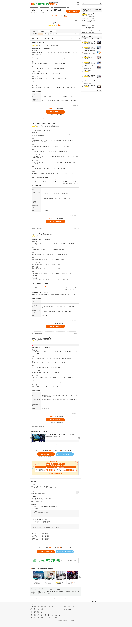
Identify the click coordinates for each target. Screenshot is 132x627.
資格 (51, 33)
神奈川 (35, 609)
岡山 (38, 615)
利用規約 (65, 608)
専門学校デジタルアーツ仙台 (89, 41)
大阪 (31, 614)
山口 (45, 615)
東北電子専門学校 (87, 46)
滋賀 (42, 614)
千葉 (42, 609)
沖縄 (56, 617)
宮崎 (49, 617)
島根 (35, 615)
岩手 (38, 606)
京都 (38, 614)
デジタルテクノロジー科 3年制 (88, 20)
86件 (92, 47)
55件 (92, 42)
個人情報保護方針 (67, 609)
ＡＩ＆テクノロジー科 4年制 (88, 13)
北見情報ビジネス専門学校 (89, 85)
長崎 (38, 617)
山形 (49, 606)
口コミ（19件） (55, 15)
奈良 (45, 614)
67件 (92, 82)
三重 (42, 612)
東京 (31, 609)
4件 (91, 21)
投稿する (76, 20)
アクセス (75, 16)
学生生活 (77, 33)
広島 (42, 615)
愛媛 (56, 615)
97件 (92, 76)
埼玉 (38, 609)
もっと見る (76, 444)
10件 (91, 28)
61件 (92, 62)
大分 (45, 617)
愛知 (31, 612)
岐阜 (35, 612)
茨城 (31, 611)
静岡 (38, 612)
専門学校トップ (35, 16)
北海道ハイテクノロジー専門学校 (90, 80)
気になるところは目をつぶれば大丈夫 (42, 338)
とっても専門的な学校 (38, 233)
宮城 (42, 606)
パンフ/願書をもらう (73, 11)
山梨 (49, 608)
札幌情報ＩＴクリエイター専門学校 (91, 65)
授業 (56, 33)
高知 (59, 615)
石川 (42, 608)
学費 (71, 33)
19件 (92, 52)
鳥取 (31, 615)
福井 (45, 608)
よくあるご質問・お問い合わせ (70, 606)
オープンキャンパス (65, 16)
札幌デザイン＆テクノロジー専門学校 (91, 50)
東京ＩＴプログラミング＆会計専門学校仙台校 (93, 61)
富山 (38, 608)
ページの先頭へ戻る (92, 601)
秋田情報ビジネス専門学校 (89, 56)
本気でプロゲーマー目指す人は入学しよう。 (44, 123)
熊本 (42, 617)
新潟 (31, 608)
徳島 (49, 615)
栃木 (38, 611)
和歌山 (49, 614)
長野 (35, 608)
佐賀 (35, 617)
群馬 (35, 611)
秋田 (45, 606)
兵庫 (35, 614)
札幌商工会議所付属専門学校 (89, 75)
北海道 (31, 606)
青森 (35, 606)
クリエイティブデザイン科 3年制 (88, 27)
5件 (91, 14)
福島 (52, 606)
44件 (92, 57)
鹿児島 (52, 617)
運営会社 (80, 606)
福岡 (31, 617)
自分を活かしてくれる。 (38, 42)
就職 (46, 33)
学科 (45, 16)
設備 (66, 33)
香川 (52, 615)
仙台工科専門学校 (87, 70)
